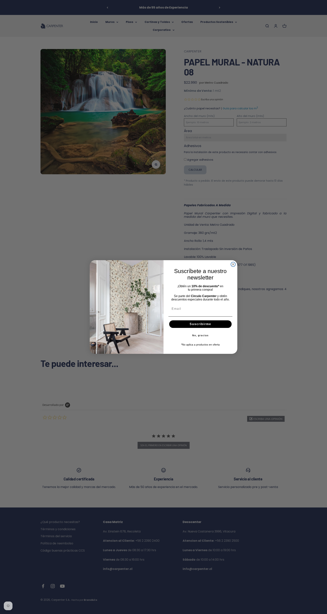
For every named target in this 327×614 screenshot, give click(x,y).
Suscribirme (200, 324)
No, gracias (200, 335)
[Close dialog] (233, 264)
